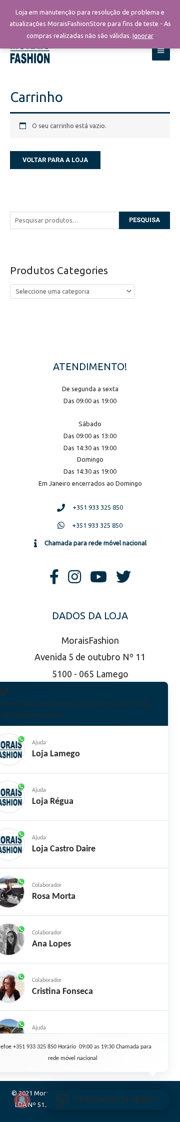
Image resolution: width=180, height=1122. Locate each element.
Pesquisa (144, 220)
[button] (107, 1100)
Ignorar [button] (143, 35)
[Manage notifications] (22, 1100)
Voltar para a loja (55, 160)
